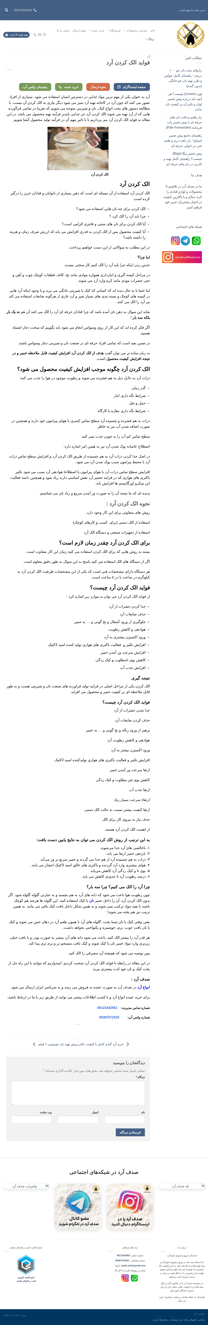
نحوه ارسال (79, 30)
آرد (148, 56)
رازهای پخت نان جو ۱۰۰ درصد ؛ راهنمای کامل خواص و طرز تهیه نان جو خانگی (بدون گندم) (183, 78)
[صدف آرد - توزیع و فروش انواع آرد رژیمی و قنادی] (183, 34)
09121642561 (107, 1008)
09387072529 (109, 1017)
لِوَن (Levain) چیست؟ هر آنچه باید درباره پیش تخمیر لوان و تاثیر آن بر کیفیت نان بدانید (183, 101)
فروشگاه (115, 30)
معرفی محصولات (136, 30)
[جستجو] (6, 10)
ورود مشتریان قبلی (14, 1314)
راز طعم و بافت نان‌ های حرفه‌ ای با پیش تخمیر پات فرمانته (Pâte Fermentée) (184, 122)
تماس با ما (63, 30)
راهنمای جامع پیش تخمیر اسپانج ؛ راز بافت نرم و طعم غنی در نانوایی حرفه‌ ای (183, 140)
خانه (152, 30)
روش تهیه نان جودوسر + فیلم (58, 1044)
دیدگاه (140, 1077)
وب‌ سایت (46, 1112)
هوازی (93, 760)
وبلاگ (150, 39)
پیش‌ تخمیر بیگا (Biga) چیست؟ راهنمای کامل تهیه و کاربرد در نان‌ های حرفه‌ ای (183, 159)
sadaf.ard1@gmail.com (133, 1265)
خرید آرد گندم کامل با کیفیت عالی (101, 1044)
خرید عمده (98, 30)
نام (143, 1112)
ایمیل (95, 1112)
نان (91, 901)
